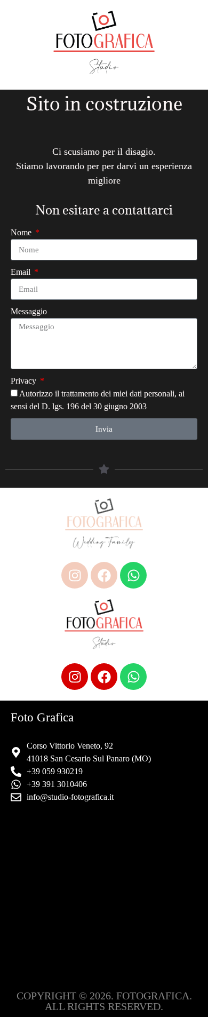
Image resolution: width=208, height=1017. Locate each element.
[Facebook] (104, 575)
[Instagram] (74, 575)
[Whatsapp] (133, 575)
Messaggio (29, 311)
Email (22, 271)
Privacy (24, 380)
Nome (22, 232)
